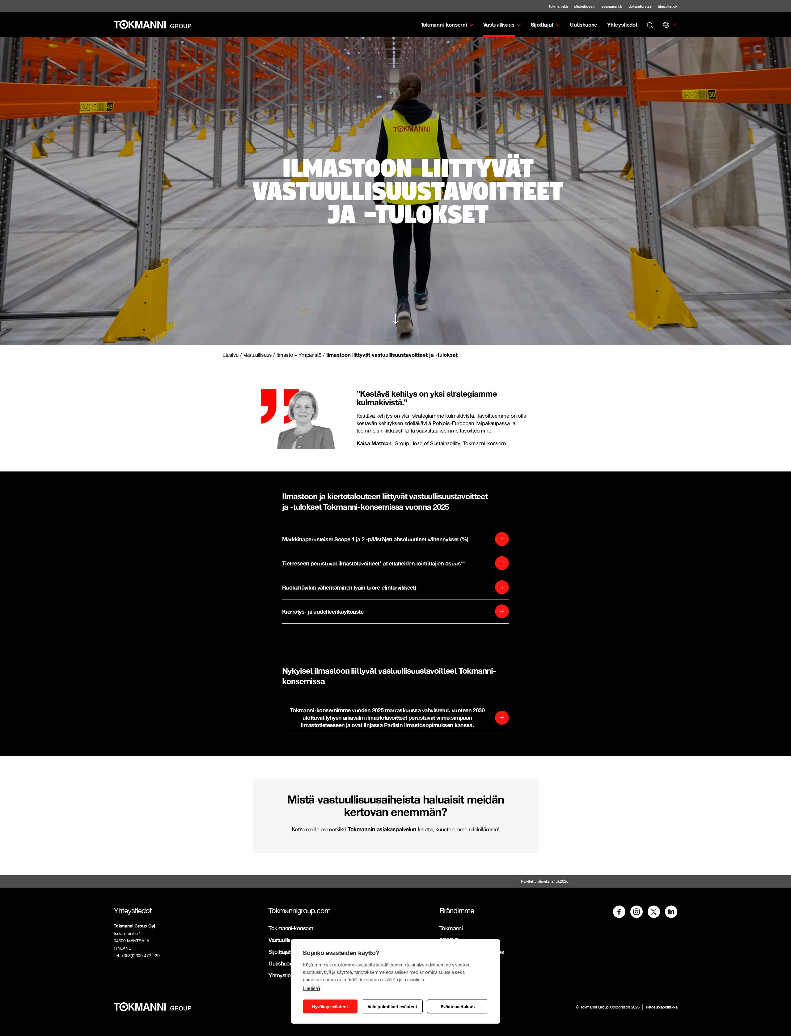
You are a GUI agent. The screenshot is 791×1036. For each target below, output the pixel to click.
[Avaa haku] (650, 25)
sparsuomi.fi (612, 6)
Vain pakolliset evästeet (392, 1006)
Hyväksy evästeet (330, 1006)
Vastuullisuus (498, 24)
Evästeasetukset (458, 1006)
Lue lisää (311, 988)
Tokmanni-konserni (444, 24)
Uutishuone (583, 24)
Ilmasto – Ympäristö (299, 355)
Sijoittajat (542, 24)
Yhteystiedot (622, 24)
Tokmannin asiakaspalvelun (382, 829)
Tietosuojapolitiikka (661, 1006)
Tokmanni (451, 928)
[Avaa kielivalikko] (666, 25)
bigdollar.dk (667, 6)
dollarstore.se (640, 6)
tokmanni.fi (558, 6)
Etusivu (230, 355)
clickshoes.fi (584, 6)
